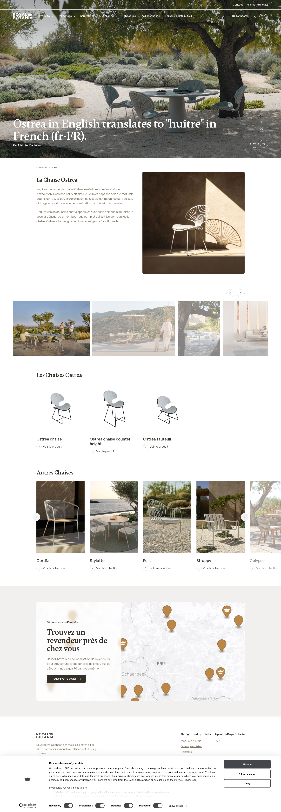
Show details (175, 805)
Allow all (247, 764)
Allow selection (247, 773)
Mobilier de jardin (191, 741)
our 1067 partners (69, 768)
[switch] (100, 805)
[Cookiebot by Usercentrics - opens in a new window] (27, 805)
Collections (41, 167)
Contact (238, 4)
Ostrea (54, 167)
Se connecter (240, 16)
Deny (247, 783)
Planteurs (186, 751)
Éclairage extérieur (191, 746)
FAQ (217, 741)
